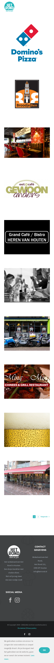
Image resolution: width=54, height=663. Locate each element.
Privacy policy (31, 628)
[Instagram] (17, 600)
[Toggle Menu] (48, 6)
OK (44, 650)
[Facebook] (10, 600)
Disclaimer (21, 628)
